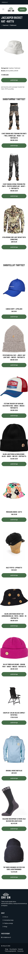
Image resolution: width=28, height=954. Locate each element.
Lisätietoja (14, 80)
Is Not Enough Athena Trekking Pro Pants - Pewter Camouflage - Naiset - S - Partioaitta (14, 186)
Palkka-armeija (8, 923)
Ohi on (6, 917)
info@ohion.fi (5, 2)
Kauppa (22, 9)
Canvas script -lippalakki (14, 309)
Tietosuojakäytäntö (10, 951)
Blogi (5, 926)
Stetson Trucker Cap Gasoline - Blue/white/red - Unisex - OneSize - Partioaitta (14, 406)
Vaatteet (5, 25)
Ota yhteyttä (13, 949)
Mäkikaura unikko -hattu (14, 512)
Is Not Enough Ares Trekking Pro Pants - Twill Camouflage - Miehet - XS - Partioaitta (14, 135)
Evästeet (20, 949)
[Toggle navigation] (3, 9)
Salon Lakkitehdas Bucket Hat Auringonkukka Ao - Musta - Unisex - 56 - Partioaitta (14, 616)
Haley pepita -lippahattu (14, 568)
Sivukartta (20, 951)
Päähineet (13, 25)
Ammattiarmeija (8, 920)
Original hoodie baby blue (14, 771)
